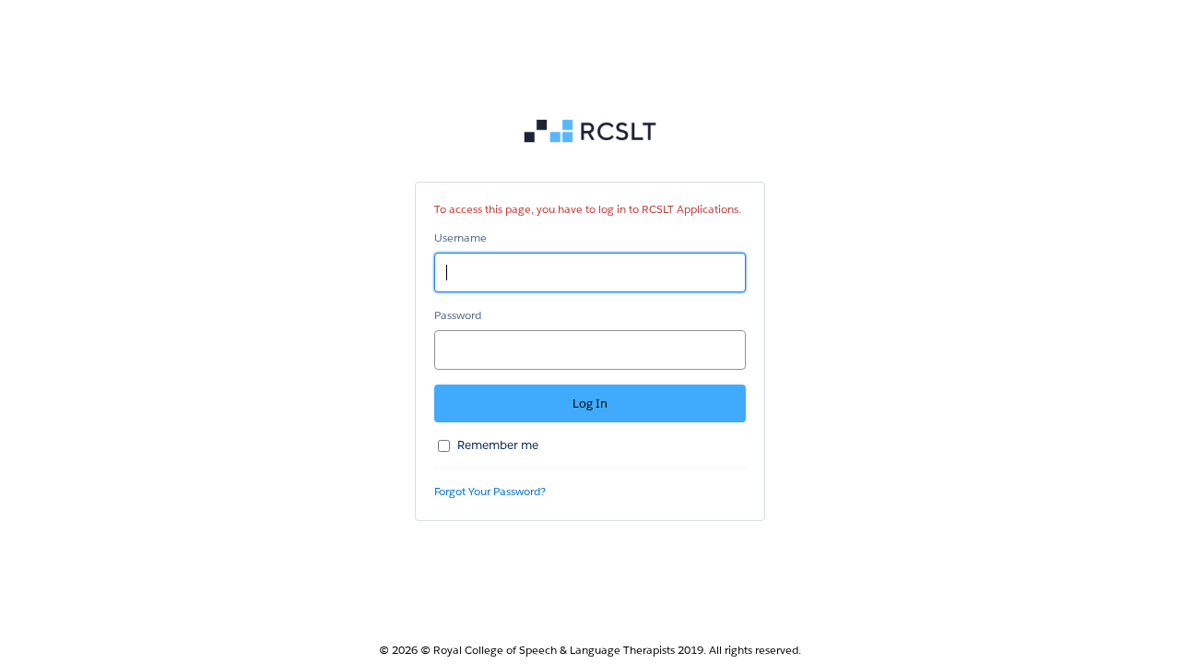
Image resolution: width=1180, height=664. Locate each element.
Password (457, 315)
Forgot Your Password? (490, 491)
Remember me (497, 445)
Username (460, 237)
